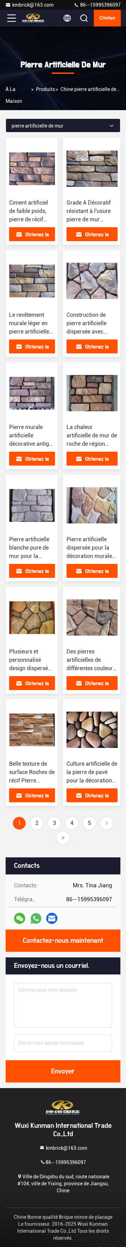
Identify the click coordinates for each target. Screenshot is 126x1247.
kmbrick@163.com (33, 5)
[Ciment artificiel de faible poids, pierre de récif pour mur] (32, 168)
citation (107, 18)
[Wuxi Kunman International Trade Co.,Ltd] (35, 18)
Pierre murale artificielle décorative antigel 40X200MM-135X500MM (31, 444)
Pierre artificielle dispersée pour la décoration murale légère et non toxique (89, 556)
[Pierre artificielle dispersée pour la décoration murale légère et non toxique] (92, 505)
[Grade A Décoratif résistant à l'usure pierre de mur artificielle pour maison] (92, 168)
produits (45, 89)
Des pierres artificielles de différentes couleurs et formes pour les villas (90, 668)
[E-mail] (51, 918)
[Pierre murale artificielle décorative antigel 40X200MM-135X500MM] (32, 393)
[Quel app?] (36, 918)
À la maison (14, 95)
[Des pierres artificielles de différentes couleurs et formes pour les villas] (92, 617)
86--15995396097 (100, 5)
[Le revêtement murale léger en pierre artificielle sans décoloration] (32, 281)
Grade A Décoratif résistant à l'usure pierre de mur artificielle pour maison (88, 219)
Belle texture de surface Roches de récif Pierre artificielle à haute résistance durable (32, 780)
